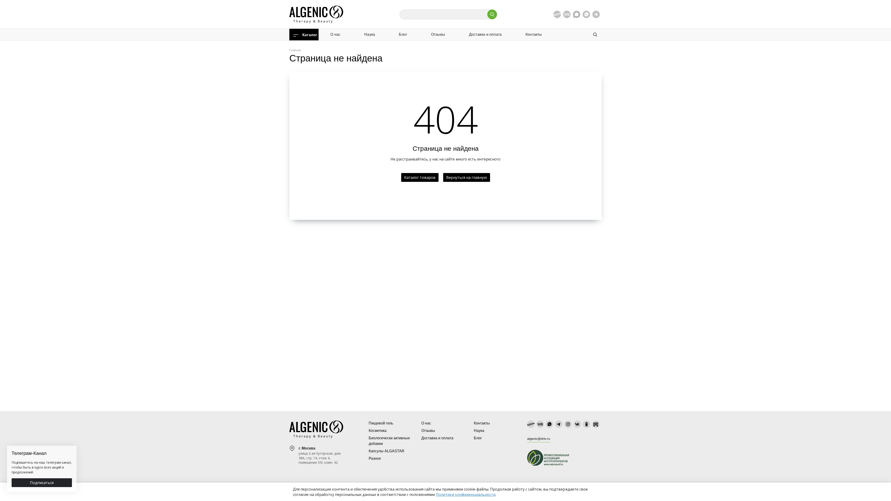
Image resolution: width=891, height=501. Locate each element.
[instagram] (568, 424)
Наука (369, 34)
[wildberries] (567, 14)
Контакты (534, 34)
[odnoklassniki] (586, 424)
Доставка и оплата (485, 34)
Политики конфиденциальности (465, 494)
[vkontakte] (577, 424)
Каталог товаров (420, 177)
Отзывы (438, 34)
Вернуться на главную (466, 177)
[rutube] (596, 424)
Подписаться (42, 482)
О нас (335, 34)
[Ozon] (557, 14)
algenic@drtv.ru (538, 438)
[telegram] (596, 14)
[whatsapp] (586, 14)
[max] (576, 14)
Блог (403, 34)
